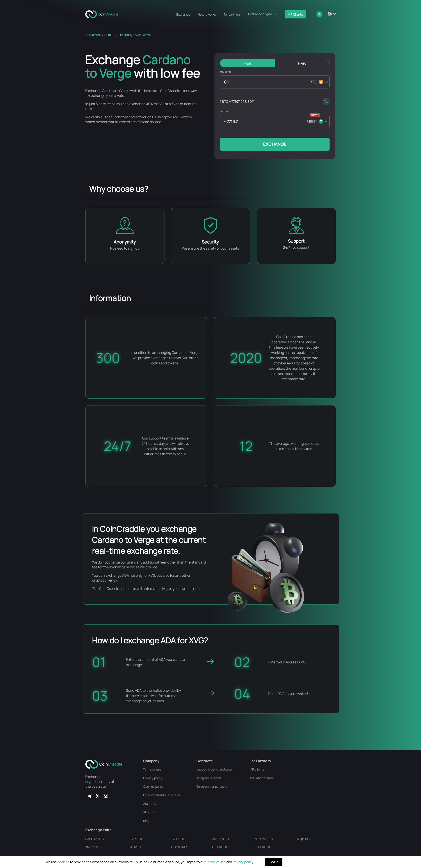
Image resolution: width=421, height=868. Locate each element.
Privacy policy (243, 862)
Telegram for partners (211, 786)
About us (149, 812)
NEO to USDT (264, 839)
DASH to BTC (94, 839)
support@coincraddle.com (215, 769)
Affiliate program (262, 778)
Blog (146, 821)
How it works (207, 14)
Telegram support (208, 778)
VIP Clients (295, 14)
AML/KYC (149, 803)
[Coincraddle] (103, 13)
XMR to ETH (220, 839)
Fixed (302, 63)
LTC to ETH (178, 839)
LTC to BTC (135, 839)
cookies (63, 862)
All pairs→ (304, 839)
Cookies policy (153, 786)
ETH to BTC (220, 847)
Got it (273, 862)
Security (210, 242)
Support (296, 241)
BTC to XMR (178, 847)
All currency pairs (98, 34)
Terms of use (216, 862)
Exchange (183, 14)
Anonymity (125, 242)
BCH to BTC (263, 847)
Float (248, 63)
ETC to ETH (136, 847)
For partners (232, 14)
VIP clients (257, 769)
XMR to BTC (93, 847)
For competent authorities (162, 795)
